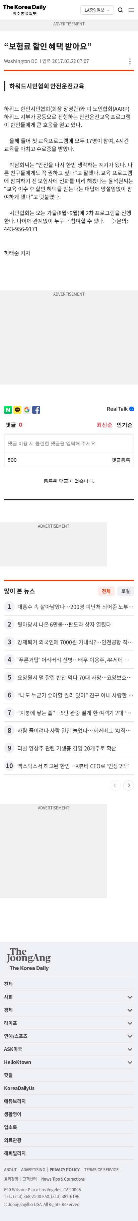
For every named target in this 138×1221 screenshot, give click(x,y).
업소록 (10, 1127)
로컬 (125, 590)
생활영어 (12, 1114)
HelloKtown (17, 1061)
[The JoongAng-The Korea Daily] (29, 959)
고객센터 (29, 1179)
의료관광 (12, 1140)
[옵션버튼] (130, 61)
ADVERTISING (33, 1170)
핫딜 (8, 1074)
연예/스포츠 (15, 1035)
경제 (8, 1009)
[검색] (121, 10)
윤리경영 (11, 1179)
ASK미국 (13, 1048)
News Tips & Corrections (63, 1179)
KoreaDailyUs (19, 1087)
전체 (106, 590)
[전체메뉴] (131, 10)
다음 (128, 785)
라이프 (10, 1022)
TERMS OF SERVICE (101, 1170)
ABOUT (10, 1170)
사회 (8, 996)
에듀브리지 (15, 1100)
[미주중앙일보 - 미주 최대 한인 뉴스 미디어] (24, 10)
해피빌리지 (15, 1153)
